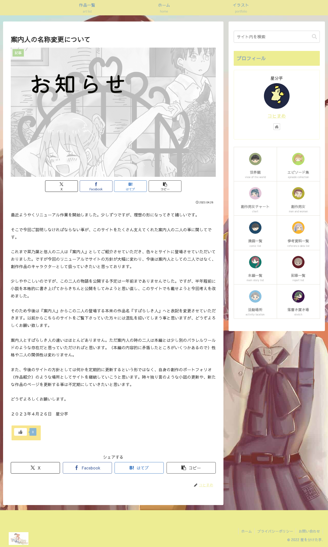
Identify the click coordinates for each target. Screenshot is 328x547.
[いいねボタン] (20, 432)
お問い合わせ (309, 531)
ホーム (246, 531)
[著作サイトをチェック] (276, 126)
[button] (165, 186)
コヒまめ (277, 116)
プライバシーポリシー (275, 531)
